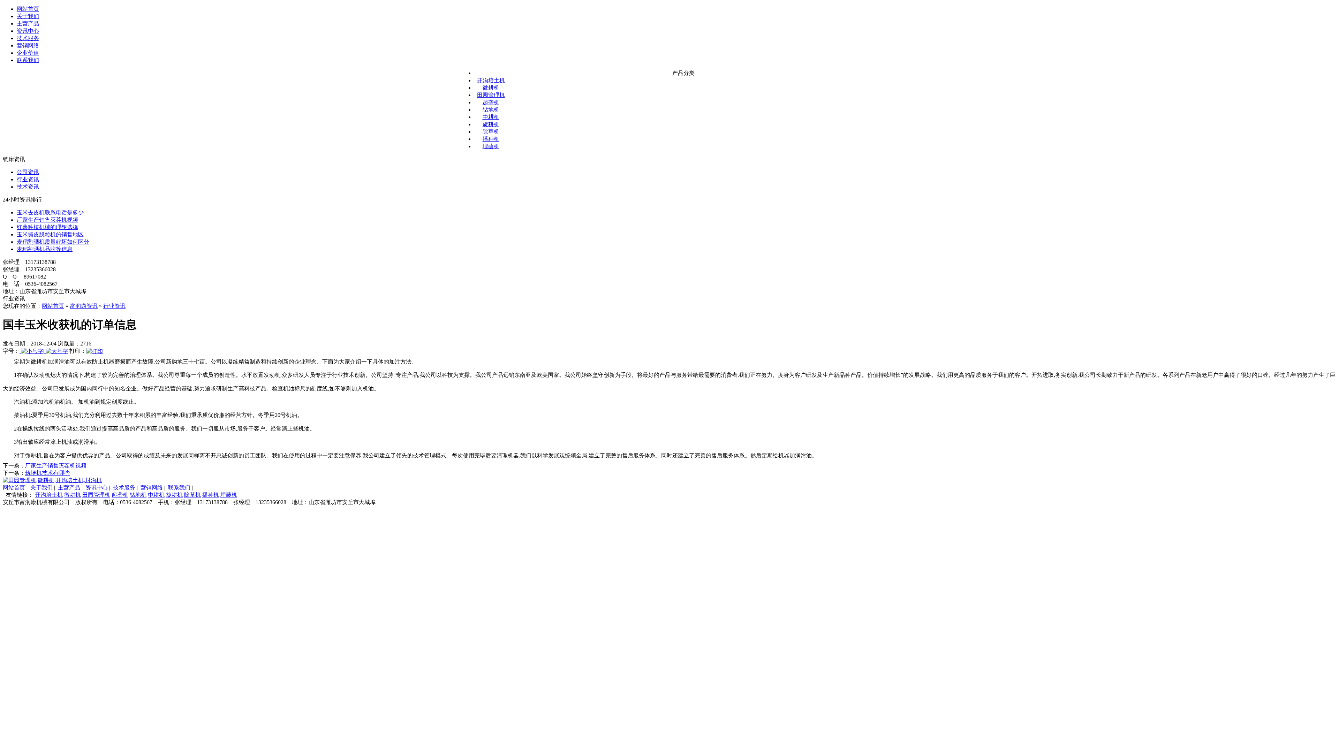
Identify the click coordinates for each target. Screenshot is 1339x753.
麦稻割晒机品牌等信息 (45, 249)
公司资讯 (28, 172)
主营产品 (28, 23)
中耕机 (491, 117)
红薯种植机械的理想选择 (47, 227)
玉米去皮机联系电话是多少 (50, 212)
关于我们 (28, 16)
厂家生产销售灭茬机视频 (47, 220)
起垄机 (491, 102)
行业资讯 (28, 179)
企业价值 (28, 53)
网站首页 (28, 9)
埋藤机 (491, 146)
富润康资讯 (84, 306)
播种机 (491, 139)
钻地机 (491, 110)
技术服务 (28, 38)
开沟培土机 (491, 80)
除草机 (491, 132)
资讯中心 (28, 31)
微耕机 (491, 88)
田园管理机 (491, 95)
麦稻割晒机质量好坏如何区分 (53, 242)
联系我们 (28, 60)
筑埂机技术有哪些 (47, 473)
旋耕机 (491, 124)
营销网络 (28, 45)
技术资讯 (28, 187)
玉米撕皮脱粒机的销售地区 (50, 234)
